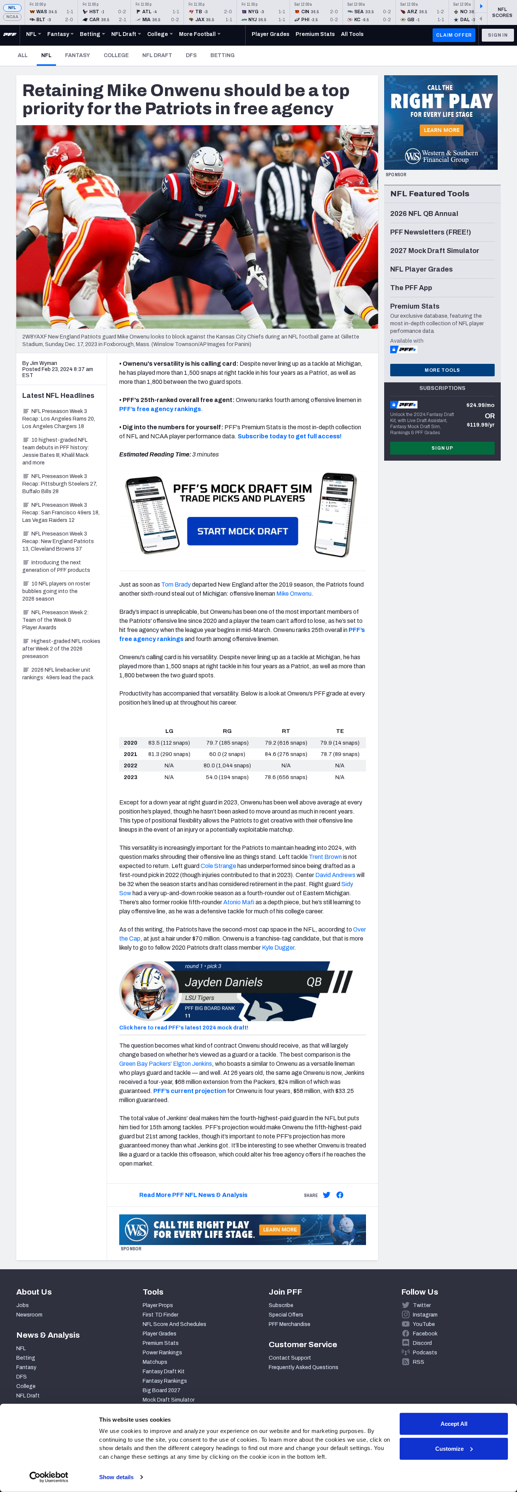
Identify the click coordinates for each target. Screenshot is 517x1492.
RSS (418, 1362)
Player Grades (159, 1334)
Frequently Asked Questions (303, 1367)
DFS (191, 55)
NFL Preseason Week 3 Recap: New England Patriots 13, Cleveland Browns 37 (58, 541)
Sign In (498, 35)
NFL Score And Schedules (174, 1324)
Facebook (425, 1334)
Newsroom (29, 1315)
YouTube (424, 1324)
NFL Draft (157, 55)
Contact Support (290, 1358)
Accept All (454, 1424)
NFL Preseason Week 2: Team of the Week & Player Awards (55, 620)
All (23, 55)
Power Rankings (162, 1352)
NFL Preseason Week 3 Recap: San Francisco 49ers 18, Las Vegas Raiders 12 (61, 512)
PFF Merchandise (289, 1324)
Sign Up (442, 448)
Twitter (422, 1305)
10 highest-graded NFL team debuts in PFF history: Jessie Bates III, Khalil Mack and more (55, 451)
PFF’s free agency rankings (160, 409)
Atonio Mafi (238, 902)
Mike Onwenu (293, 593)
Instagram (425, 1315)
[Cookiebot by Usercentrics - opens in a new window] (49, 1477)
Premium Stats (161, 1343)
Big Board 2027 (162, 1390)
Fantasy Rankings (165, 1381)
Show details (116, 1477)
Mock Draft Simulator (169, 1400)
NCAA (12, 17)
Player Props (158, 1305)
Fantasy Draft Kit (164, 1371)
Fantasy (77, 55)
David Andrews (335, 875)
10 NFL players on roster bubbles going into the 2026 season (56, 591)
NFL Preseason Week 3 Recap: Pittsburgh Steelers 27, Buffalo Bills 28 (59, 484)
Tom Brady (176, 584)
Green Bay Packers (145, 1063)
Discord (422, 1343)
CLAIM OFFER (454, 35)
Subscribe (281, 1305)
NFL (12, 8)
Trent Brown (325, 857)
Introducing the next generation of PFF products (56, 566)
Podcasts (425, 1352)
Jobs (22, 1305)
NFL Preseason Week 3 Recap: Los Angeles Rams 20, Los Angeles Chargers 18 (58, 418)
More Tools (442, 370)
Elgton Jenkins (192, 1063)
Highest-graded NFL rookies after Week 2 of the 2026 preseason (61, 648)
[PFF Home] (10, 35)
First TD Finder (160, 1315)
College (116, 55)
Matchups (155, 1362)
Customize (449, 1448)
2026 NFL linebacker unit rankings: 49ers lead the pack (57, 673)
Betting (222, 55)
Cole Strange (218, 866)
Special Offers (286, 1315)
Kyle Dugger (278, 947)
